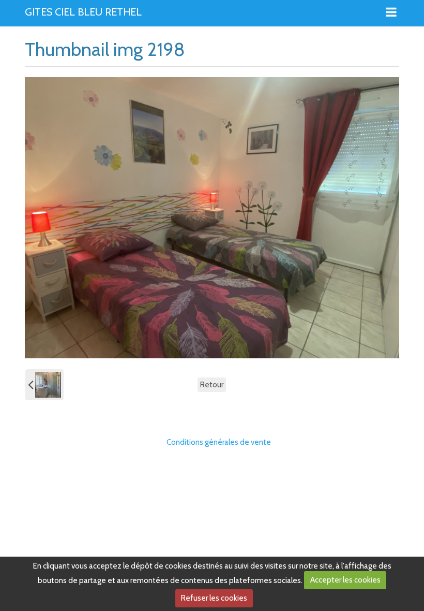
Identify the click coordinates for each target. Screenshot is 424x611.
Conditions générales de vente (218, 442)
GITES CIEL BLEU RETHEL (83, 12)
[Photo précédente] (44, 384)
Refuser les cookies (214, 598)
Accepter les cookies (345, 580)
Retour (211, 384)
